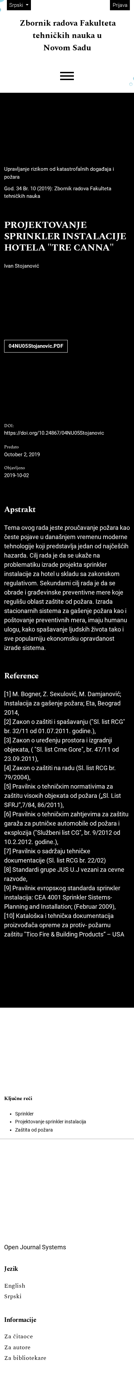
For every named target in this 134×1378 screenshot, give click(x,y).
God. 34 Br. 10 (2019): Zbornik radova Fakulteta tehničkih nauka (57, 193)
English (14, 1285)
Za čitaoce (18, 1336)
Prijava (120, 5)
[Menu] (67, 76)
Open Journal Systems (35, 1247)
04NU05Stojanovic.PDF (36, 346)
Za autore (17, 1347)
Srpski (13, 1296)
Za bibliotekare (25, 1358)
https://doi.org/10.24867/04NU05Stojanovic (54, 433)
